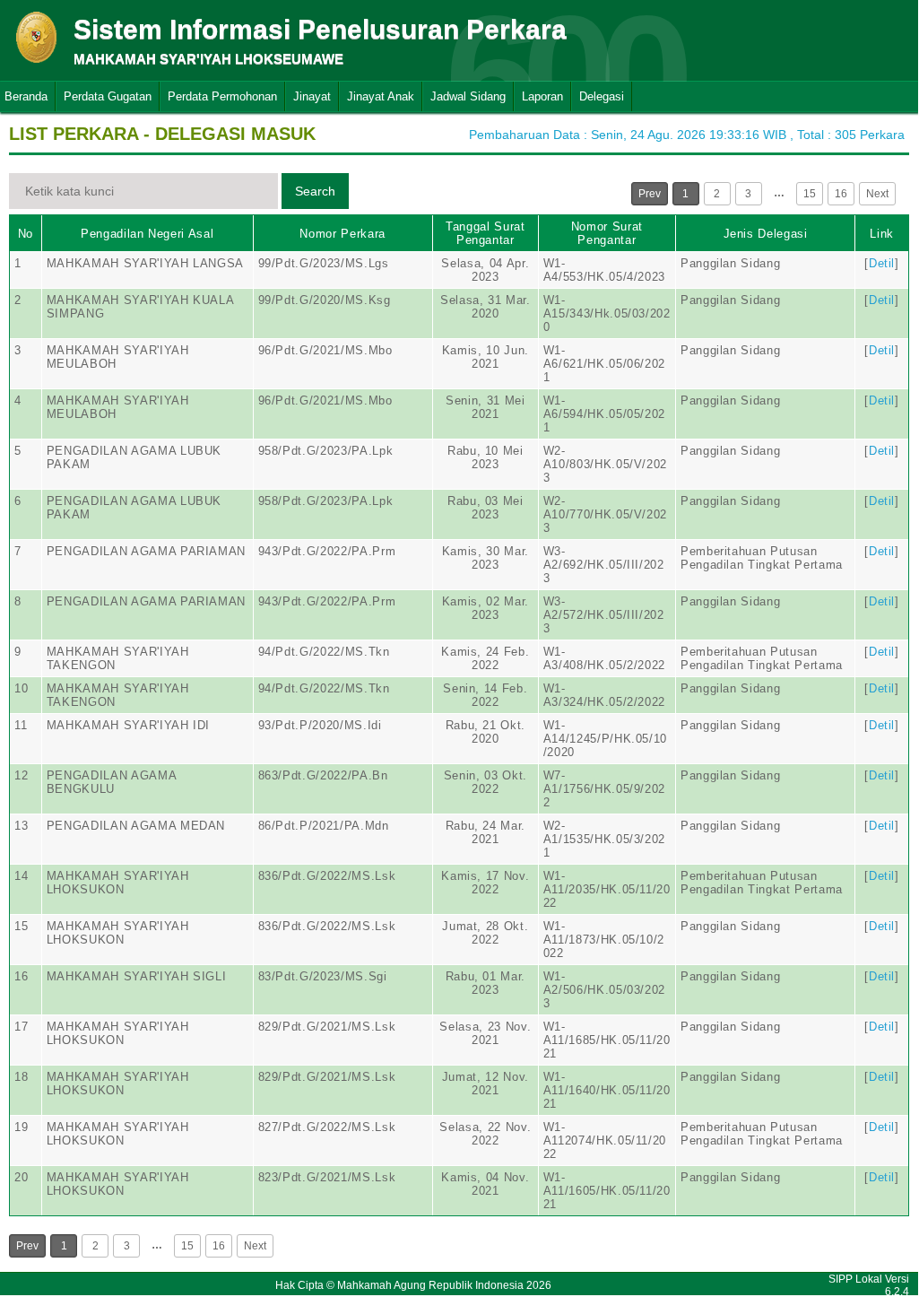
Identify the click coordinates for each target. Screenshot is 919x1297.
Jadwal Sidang (468, 96)
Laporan (542, 96)
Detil (882, 263)
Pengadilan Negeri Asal (147, 233)
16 (841, 193)
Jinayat (312, 96)
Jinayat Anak (380, 96)
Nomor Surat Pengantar (607, 233)
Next (877, 193)
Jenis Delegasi (766, 233)
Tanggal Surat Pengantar (485, 233)
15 (809, 193)
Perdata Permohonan (222, 96)
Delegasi (601, 96)
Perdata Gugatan (108, 96)
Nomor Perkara (342, 233)
